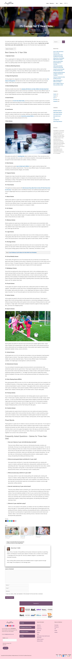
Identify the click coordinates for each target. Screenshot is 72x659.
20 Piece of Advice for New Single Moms (14, 543)
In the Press (39, 628)
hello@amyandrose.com (9, 634)
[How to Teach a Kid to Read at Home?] (43, 531)
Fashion (54, 94)
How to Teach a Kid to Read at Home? (42, 535)
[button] (67, 3)
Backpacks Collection (57, 110)
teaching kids (21, 156)
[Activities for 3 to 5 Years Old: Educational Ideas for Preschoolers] (12, 531)
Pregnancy (55, 101)
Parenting (38, 29)
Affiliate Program (40, 639)
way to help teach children (22, 166)
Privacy (60, 654)
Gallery (38, 632)
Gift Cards (39, 630)
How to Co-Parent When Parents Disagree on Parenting (58, 63)
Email (5, 637)
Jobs (38, 634)
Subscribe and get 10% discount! (7, 644)
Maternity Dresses (57, 116)
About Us (39, 625)
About (61, 3)
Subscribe (5, 648)
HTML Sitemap (64, 654)
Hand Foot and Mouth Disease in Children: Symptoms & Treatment (59, 74)
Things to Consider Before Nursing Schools (15, 541)
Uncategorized (56, 119)
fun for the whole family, (19, 100)
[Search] (63, 42)
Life (54, 97)
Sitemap (69, 654)
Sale (57, 3)
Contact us (39, 626)
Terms (57, 654)
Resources (52, 3)
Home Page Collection (57, 114)
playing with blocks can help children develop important (35, 89)
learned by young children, (27, 116)
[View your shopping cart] (65, 3)
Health (54, 95)
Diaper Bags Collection (57, 112)
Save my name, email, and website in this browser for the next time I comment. (24, 593)
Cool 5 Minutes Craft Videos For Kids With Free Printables (23, 252)
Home (47, 3)
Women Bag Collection (57, 121)
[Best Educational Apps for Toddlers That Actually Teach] (27, 531)
